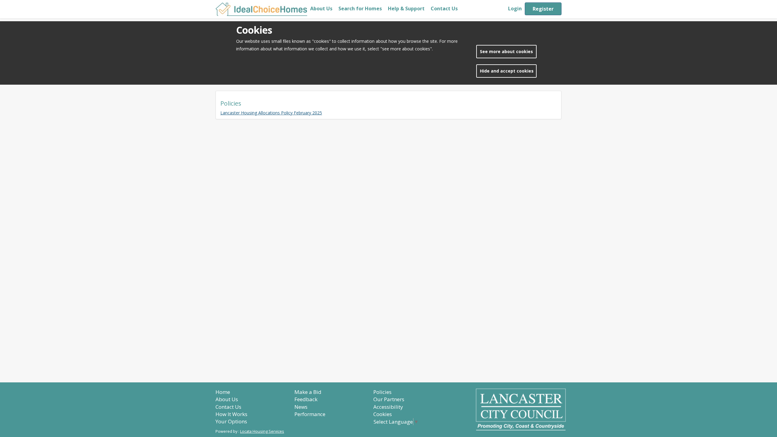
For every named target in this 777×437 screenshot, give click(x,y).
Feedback (305, 399)
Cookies (382, 414)
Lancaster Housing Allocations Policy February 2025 (271, 113)
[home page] (261, 9)
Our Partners (388, 399)
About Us (321, 8)
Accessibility (388, 406)
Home (222, 391)
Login (515, 8)
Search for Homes (360, 8)
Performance (309, 414)
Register (543, 8)
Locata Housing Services (262, 431)
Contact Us (444, 8)
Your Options (231, 421)
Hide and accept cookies (507, 71)
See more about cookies (506, 51)
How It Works (231, 414)
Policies (382, 391)
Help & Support (406, 8)
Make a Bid (307, 391)
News (300, 406)
